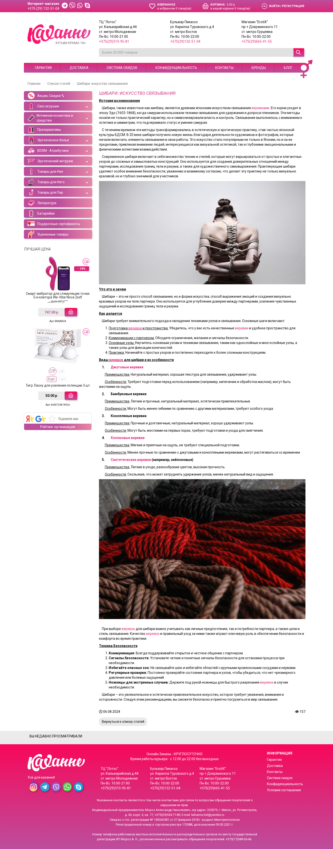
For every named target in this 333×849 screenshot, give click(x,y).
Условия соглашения (284, 790)
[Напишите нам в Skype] (87, 6)
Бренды (259, 68)
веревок (135, 328)
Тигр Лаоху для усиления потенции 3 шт (58, 385)
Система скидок (122, 68)
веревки (242, 328)
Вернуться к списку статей (123, 722)
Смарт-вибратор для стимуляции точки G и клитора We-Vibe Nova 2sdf (57, 295)
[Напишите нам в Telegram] (65, 6)
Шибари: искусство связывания (102, 84)
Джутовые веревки (127, 367)
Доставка (79, 68)
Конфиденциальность (176, 68)
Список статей (58, 84)
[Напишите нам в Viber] (72, 6)
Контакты (224, 68)
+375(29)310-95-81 (114, 41)
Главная (34, 84)
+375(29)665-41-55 (257, 41)
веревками (260, 108)
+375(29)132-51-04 (185, 41)
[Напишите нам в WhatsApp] (80, 6)
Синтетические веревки (131, 460)
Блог (288, 68)
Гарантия (43, 68)
